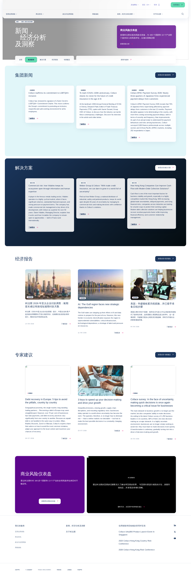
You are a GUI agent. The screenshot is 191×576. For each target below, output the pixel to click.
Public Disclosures (44, 569)
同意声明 (79, 569)
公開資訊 (69, 569)
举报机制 (59, 569)
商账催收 (18, 547)
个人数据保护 (28, 569)
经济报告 (55, 60)
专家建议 (67, 60)
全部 (20, 60)
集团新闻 (31, 60)
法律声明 (17, 569)
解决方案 (43, 60)
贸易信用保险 (19, 531)
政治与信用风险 (20, 542)
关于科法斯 (71, 532)
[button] (11, 14)
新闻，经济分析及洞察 (75, 526)
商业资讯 (18, 537)
